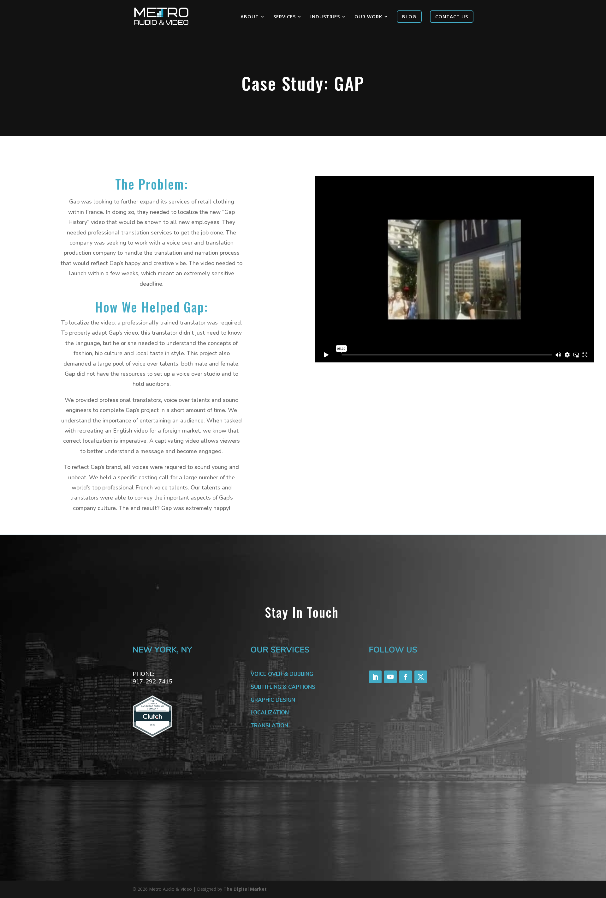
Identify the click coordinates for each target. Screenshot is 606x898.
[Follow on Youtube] (390, 676)
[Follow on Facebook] (405, 676)
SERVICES (284, 17)
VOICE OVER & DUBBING (282, 674)
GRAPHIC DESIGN (273, 700)
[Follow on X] (420, 676)
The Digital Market (245, 889)
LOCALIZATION (270, 712)
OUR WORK (368, 17)
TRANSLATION (269, 725)
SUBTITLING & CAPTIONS (283, 687)
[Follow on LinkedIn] (375, 676)
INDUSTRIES (325, 17)
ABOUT (250, 17)
